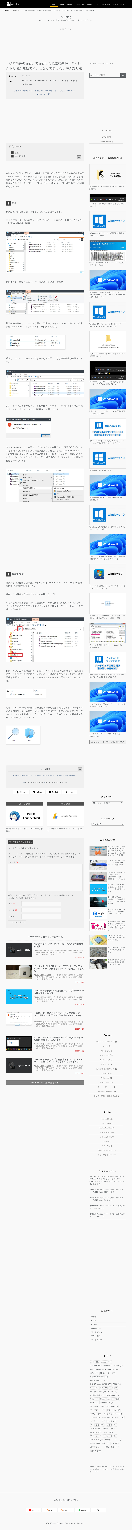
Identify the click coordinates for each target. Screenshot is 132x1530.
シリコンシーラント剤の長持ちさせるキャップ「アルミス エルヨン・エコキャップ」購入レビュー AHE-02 (116, 851)
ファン (95, 1429)
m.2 (94, 1392)
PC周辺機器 (97, 1395)
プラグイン (108, 1429)
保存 (66, 81)
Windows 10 (42, 81)
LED (113, 1388)
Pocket (54, 792)
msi (102, 1392)
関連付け (28, 84)
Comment (67, 1510)
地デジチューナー (99, 1447)
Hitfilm (69, 4)
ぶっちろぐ (107, 1141)
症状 (17, 153)
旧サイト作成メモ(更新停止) (105, 1096)
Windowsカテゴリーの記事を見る (107, 742)
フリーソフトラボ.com (107, 1155)
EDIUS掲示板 (107, 1119)
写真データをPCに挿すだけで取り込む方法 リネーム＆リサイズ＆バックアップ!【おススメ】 (117, 926)
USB (94, 1403)
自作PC (96, 1451)
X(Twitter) (105, 1078)
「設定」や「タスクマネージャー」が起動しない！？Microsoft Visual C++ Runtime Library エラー (59, 1015)
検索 (75, 81)
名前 (12, 904)
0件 (49, 94)
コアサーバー (97, 1421)
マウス (108, 1432)
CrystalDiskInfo (99, 1377)
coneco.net (79, 4)
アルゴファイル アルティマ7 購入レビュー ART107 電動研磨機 (116, 862)
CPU (94, 1373)
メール (13, 910)
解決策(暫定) (20, 156)
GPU (94, 1388)
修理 (105, 1443)
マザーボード (97, 1436)
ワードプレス (92, 4)
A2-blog (66, 16)
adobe (95, 1362)
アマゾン (96, 1414)
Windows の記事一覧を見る (45, 1082)
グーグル (107, 1417)
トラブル (110, 1425)
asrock (106, 1362)
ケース (119, 1417)
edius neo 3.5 (98, 1380)
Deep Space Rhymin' (107, 1150)
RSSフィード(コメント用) (56, 782)
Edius (62, 4)
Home (7, 10)
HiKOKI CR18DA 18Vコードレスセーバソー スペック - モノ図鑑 (107, 1181)
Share (22, 792)
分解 (115, 1443)
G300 (117, 1384)
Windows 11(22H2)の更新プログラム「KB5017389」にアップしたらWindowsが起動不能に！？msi (107, 294)
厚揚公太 (107, 1192)
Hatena (38, 792)
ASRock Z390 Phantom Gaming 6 (106, 1366)
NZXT (112, 1392)
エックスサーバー (112, 1414)
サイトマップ (118, 4)
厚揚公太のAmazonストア (103, 63)
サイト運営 (96, 1425)
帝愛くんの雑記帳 (107, 1137)
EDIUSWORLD (107, 1123)
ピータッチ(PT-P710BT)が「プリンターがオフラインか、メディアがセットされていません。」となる (59, 968)
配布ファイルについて (105, 1069)
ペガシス (96, 1432)
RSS (51, 1510)
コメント (13, 862)
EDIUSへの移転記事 (100, 1384)
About (105, 1046)
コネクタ (112, 1421)
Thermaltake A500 (110, 1399)
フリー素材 (105, 4)
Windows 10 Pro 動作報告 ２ (101, 470)
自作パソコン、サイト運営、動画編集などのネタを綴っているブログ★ (66, 20)
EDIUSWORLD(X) (107, 1128)
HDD (104, 1388)
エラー (95, 1417)
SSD (94, 1399)
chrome (95, 1369)
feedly (83, 1510)
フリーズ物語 (107, 1146)
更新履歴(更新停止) (105, 1091)
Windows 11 (97, 1406)
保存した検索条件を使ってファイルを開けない (29, 594)
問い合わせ (105, 1051)
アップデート (97, 1410)
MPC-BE (28, 81)
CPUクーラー (107, 1373)
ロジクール (96, 1440)
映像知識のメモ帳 (107, 1132)
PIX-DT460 (112, 1395)
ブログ (54, 4)
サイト (11, 916)
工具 (115, 1447)
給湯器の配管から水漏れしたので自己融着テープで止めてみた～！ (116, 962)
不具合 (95, 1443)
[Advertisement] (66, 36)
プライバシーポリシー (105, 1042)
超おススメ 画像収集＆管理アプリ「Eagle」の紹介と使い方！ (116, 911)
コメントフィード (105, 1087)
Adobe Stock (105, 142)
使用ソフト (105, 1064)
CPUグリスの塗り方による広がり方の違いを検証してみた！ (116, 937)
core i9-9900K (110, 1369)
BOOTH (105, 137)
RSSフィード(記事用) (34, 782)
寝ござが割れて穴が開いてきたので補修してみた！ (116, 950)
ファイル (56, 81)
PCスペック (105, 1060)
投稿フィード (105, 1082)
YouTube (105, 1073)
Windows (16, 10)
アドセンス (113, 1410)
